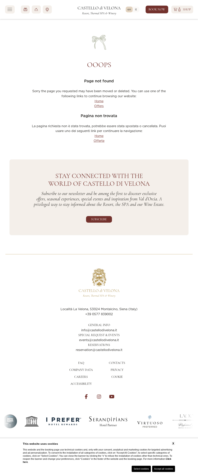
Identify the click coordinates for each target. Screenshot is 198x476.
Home (99, 101)
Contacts (117, 363)
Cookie (117, 377)
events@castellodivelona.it (99, 340)
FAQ (81, 363)
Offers (99, 106)
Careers (81, 377)
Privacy (117, 370)
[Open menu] (10, 9)
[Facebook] (86, 396)
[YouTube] (112, 396)
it (136, 9)
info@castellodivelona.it (99, 330)
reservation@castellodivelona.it (99, 350)
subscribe (99, 219)
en (129, 9)
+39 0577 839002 (99, 314)
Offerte (99, 141)
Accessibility (81, 384)
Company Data (81, 370)
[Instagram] (99, 396)
